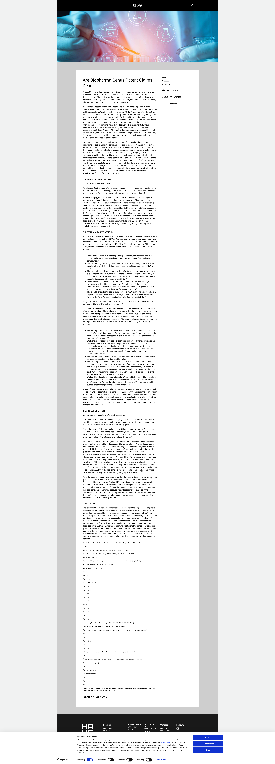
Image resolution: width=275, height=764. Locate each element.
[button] (192, 5)
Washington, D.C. (134, 724)
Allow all (208, 737)
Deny (208, 750)
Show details (161, 760)
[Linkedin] (177, 728)
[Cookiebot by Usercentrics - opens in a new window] (62, 759)
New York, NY (108, 728)
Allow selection (208, 744)
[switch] (111, 759)
